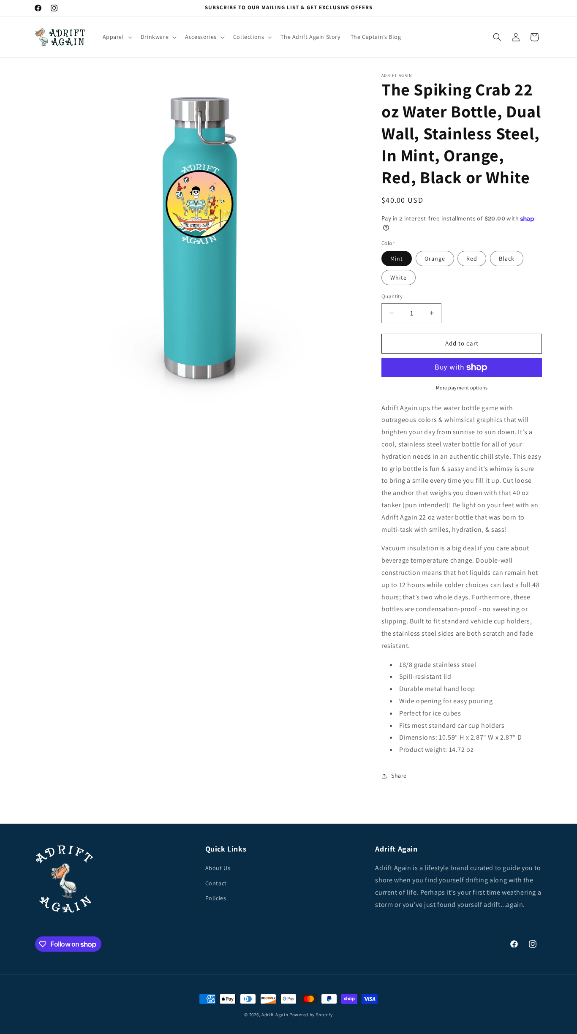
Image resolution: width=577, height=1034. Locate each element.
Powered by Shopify (311, 1015)
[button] (117, 37)
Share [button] (399, 775)
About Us (218, 868)
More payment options (462, 387)
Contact (216, 883)
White (398, 277)
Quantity (392, 296)
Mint (396, 258)
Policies (215, 898)
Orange (435, 258)
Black (506, 258)
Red (471, 258)
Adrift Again (274, 1015)
